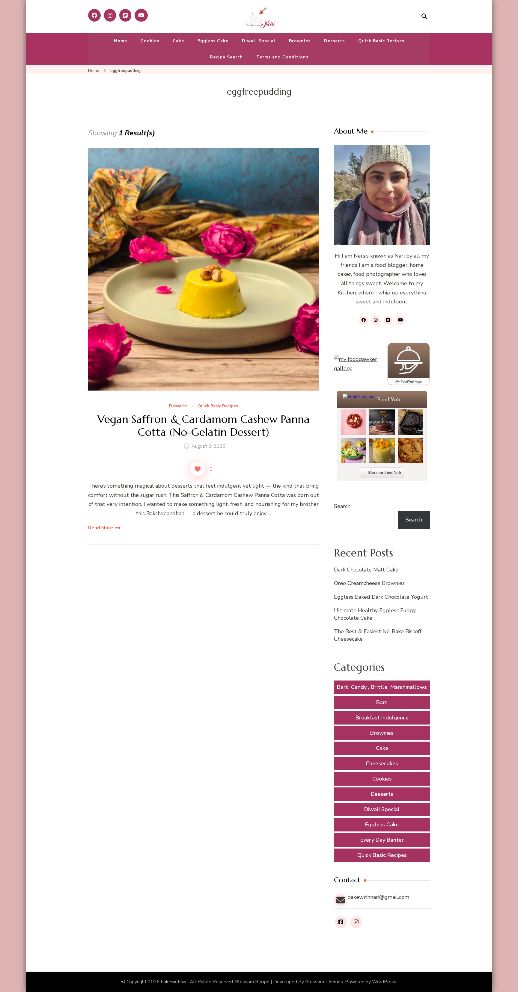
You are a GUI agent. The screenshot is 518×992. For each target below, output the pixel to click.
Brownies (300, 41)
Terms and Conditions (282, 57)
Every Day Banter (382, 839)
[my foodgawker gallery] (356, 364)
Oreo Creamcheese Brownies (369, 583)
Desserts (334, 41)
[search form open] (424, 16)
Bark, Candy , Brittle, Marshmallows (382, 687)
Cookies (150, 41)
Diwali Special (258, 41)
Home (120, 41)
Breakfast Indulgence (382, 717)
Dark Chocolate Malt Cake (366, 569)
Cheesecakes (382, 763)
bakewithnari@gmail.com (378, 897)
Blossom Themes (324, 982)
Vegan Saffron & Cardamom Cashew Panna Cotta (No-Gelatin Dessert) (203, 425)
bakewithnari (174, 982)
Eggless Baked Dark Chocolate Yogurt (381, 597)
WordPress (384, 982)
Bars (382, 702)
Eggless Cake (213, 41)
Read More (100, 527)
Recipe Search (226, 57)
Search (342, 506)
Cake (178, 41)
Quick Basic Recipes (381, 41)
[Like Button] (197, 469)
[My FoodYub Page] (408, 364)
